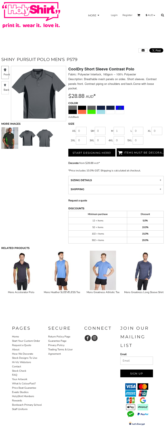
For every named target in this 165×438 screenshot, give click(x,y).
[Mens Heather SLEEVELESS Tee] (62, 270)
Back (6, 90)
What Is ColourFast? (24, 383)
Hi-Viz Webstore (21, 362)
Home (15, 336)
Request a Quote (21, 345)
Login (114, 15)
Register (127, 15)
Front (7, 74)
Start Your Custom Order (26, 341)
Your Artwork (19, 379)
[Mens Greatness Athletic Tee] (103, 270)
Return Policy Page (59, 336)
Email (123, 354)
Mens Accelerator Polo (21, 292)
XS (73, 131)
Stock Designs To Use (24, 358)
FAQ (14, 375)
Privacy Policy (56, 345)
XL (149, 131)
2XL (73, 140)
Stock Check (19, 371)
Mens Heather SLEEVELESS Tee (62, 292)
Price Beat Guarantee (24, 388)
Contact (16, 366)
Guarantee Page (57, 341)
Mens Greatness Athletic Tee (103, 292)
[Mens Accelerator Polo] (21, 270)
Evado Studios (20, 392)
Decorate (73, 163)
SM (92, 131)
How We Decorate (22, 354)
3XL (92, 140)
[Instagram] (95, 338)
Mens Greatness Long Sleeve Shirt (143, 292)
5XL (129, 140)
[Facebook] (88, 338)
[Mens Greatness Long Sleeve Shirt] (144, 270)
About (15, 349)
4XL (110, 140)
